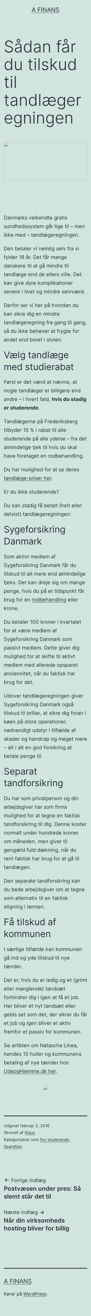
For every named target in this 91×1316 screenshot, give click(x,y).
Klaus (30, 1132)
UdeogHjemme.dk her (30, 1071)
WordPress (34, 1294)
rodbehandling (49, 600)
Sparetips (13, 1146)
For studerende (54, 1139)
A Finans (45, 9)
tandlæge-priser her (27, 478)
